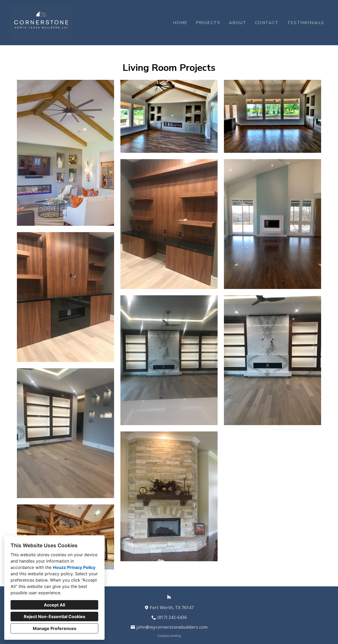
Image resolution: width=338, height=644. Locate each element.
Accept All (54, 605)
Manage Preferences (54, 628)
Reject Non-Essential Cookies (54, 616)
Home (180, 23)
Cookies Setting (169, 636)
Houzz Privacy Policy (74, 567)
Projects (208, 23)
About (238, 23)
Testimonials (305, 23)
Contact (267, 23)
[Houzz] (169, 597)
